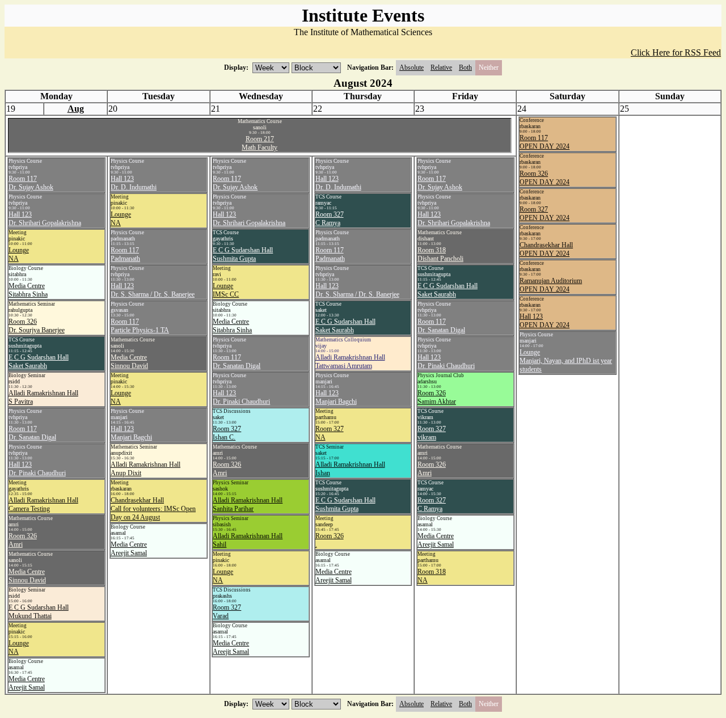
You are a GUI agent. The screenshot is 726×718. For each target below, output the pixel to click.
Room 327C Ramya (329, 218)
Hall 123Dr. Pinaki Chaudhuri (37, 469)
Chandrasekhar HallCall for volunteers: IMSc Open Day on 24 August (153, 508)
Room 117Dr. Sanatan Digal (32, 433)
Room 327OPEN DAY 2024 (544, 213)
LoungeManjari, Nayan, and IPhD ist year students (566, 360)
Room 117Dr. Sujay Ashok (31, 183)
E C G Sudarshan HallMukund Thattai (39, 611)
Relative (441, 67)
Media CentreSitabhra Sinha (28, 290)
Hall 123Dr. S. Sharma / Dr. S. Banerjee (153, 290)
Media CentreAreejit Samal (27, 683)
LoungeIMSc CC (226, 290)
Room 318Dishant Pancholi (440, 254)
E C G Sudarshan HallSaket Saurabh (39, 361)
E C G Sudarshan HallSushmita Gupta (243, 254)
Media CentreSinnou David (27, 576)
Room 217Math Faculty (259, 143)
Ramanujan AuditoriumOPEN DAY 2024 (551, 285)
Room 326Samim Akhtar (436, 397)
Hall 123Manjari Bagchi (131, 433)
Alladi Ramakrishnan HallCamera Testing (43, 504)
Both (465, 67)
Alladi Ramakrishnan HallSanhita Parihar (247, 504)
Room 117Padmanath (125, 254)
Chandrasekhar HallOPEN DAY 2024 (546, 249)
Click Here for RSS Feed (676, 52)
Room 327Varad (227, 611)
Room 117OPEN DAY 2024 (544, 142)
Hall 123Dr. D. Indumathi (134, 183)
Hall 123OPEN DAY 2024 (544, 320)
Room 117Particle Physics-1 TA (140, 326)
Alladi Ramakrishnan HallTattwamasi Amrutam (350, 361)
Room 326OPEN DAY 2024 (544, 178)
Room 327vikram (431, 433)
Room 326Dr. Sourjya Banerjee (37, 326)
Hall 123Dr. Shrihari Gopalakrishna (45, 218)
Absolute (411, 67)
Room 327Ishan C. (227, 433)
